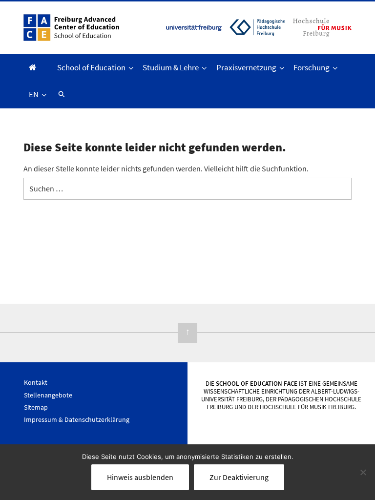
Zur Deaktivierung (239, 477)
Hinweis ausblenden (140, 477)
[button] (60, 94)
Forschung (311, 67)
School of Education (91, 67)
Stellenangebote (48, 395)
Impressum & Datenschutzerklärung (76, 419)
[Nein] (363, 472)
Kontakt (35, 382)
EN (34, 94)
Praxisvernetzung (246, 67)
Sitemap (36, 407)
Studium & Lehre (171, 67)
